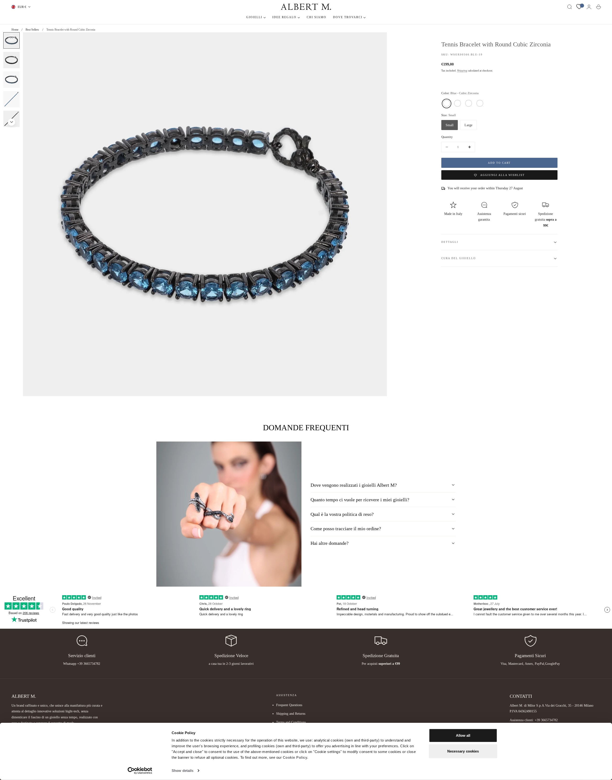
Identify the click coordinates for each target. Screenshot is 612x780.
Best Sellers (32, 29)
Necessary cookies (463, 751)
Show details (182, 771)
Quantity (447, 137)
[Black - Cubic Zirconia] (457, 103)
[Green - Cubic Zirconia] (468, 103)
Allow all (463, 735)
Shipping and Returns (290, 713)
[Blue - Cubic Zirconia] (446, 103)
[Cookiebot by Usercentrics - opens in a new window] (140, 770)
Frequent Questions (289, 705)
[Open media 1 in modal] (378, 41)
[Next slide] (11, 122)
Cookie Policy (295, 757)
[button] (569, 7)
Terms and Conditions (291, 722)
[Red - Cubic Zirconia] (479, 103)
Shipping (462, 71)
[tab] (11, 60)
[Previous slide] (11, 38)
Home (14, 29)
